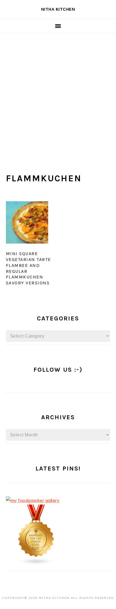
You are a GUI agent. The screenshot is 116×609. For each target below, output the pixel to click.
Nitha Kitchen (58, 9)
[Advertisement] (58, 94)
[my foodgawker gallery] (33, 500)
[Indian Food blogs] (36, 563)
